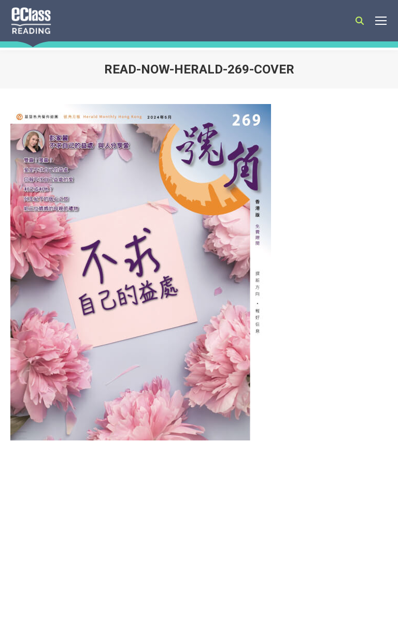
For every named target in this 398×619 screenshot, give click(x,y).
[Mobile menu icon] (381, 20)
